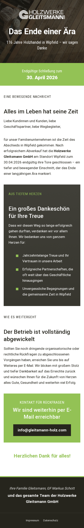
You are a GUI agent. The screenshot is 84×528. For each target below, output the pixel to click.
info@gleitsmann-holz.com (42, 430)
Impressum (32, 520)
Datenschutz (50, 520)
